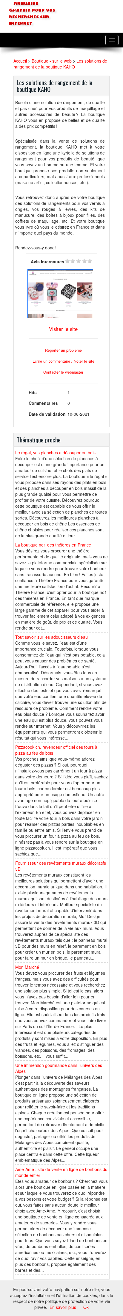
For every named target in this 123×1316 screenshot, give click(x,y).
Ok (86, 1307)
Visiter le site (63, 328)
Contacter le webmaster (63, 372)
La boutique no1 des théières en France (53, 545)
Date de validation (47, 414)
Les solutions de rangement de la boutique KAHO (60, 64)
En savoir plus (63, 1307)
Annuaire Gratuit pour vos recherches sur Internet (32, 13)
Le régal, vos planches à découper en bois (55, 452)
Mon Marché (27, 967)
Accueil (20, 61)
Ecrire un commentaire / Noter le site (63, 361)
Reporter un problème (63, 350)
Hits (33, 392)
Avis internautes (47, 262)
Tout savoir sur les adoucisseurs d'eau (51, 637)
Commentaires (43, 403)
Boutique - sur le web (52, 61)
